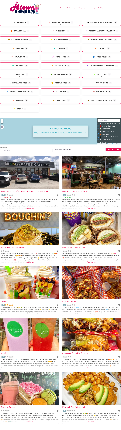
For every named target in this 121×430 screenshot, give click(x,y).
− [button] (2, 122)
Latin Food (20, 74)
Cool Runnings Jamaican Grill (74, 191)
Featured (101, 48)
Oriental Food (60, 83)
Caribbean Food (60, 74)
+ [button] (2, 120)
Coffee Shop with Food (101, 100)
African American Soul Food (102, 31)
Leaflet (98, 143)
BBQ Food (19, 100)
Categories (81, 8)
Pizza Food (61, 91)
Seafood (61, 48)
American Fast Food (60, 22)
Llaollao (4, 301)
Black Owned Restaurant (101, 22)
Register (100, 8)
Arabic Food (60, 65)
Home (62, 8)
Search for (3, 147)
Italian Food (101, 91)
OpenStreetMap (110, 143)
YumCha (4, 353)
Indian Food (60, 100)
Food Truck (101, 57)
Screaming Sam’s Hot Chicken (75, 353)
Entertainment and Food (101, 39)
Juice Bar (19, 48)
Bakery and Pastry (19, 39)
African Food (101, 83)
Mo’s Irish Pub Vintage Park (73, 407)
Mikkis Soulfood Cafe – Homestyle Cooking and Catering (24, 191)
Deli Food (19, 65)
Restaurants (71, 8)
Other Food (101, 74)
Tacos (20, 109)
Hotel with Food (19, 83)
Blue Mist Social (69, 301)
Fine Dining (61, 31)
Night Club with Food (19, 91)
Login (108, 8)
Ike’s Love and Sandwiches (73, 247)
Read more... (30, 208)
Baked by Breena (8, 407)
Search (111, 149)
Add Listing (91, 8)
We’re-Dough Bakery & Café (12, 247)
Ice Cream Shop (61, 39)
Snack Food (60, 57)
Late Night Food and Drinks (101, 65)
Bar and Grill (19, 31)
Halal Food (19, 57)
